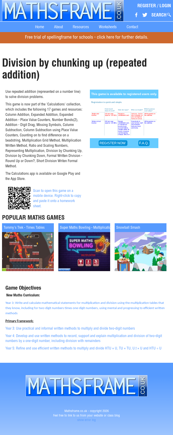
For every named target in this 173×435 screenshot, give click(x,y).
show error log (86, 420)
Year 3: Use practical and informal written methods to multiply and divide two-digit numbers (70, 329)
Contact (132, 26)
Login (165, 5)
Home (39, 26)
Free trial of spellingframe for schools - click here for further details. (86, 37)
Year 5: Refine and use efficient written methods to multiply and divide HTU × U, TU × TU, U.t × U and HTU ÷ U (83, 349)
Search (158, 15)
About (58, 26)
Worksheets (108, 26)
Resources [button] (81, 26)
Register (146, 5)
